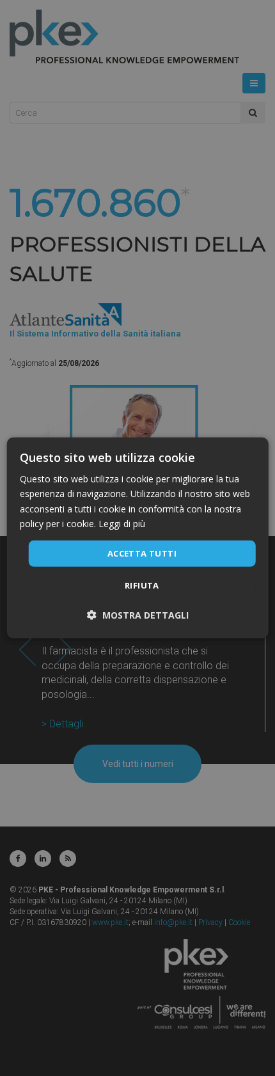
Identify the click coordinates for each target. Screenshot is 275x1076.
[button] (138, 615)
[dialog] (138, 538)
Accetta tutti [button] (142, 553)
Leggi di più (121, 523)
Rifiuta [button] (142, 585)
